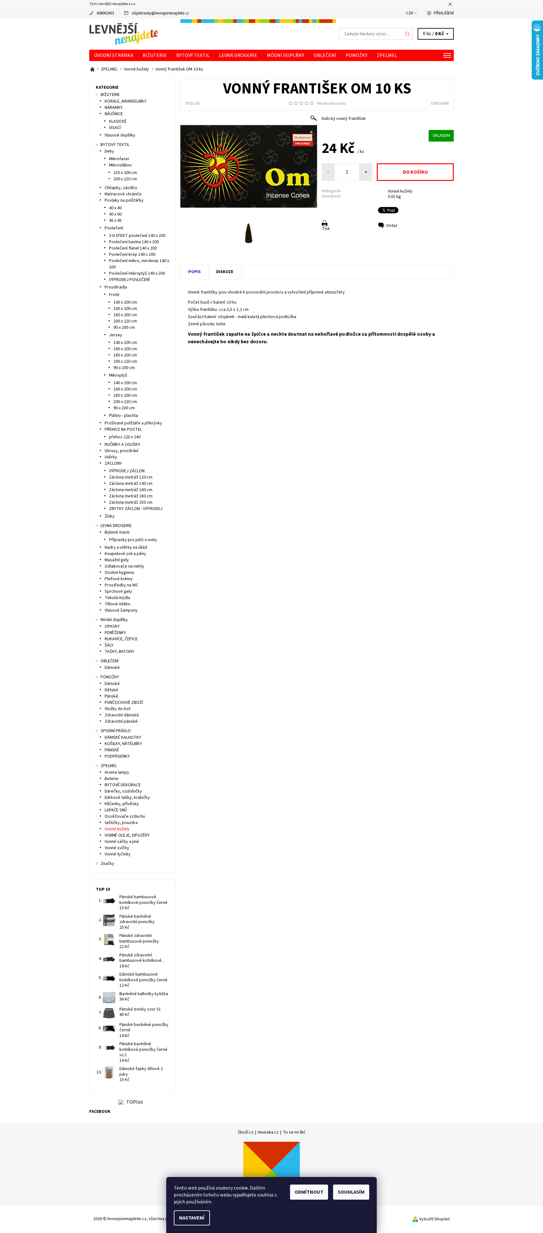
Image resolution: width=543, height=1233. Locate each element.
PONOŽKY (356, 55)
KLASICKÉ (118, 121)
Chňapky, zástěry (121, 188)
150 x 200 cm (125, 173)
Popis (194, 272)
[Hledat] (408, 34)
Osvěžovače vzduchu (125, 816)
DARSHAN (440, 103)
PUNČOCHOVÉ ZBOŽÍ (124, 702)
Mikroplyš (118, 375)
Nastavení (192, 1217)
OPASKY (112, 626)
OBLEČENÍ (325, 55)
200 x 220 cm (125, 179)
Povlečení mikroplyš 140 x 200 (137, 273)
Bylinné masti (117, 532)
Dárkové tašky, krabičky (127, 797)
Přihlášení (444, 13)
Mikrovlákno (120, 165)
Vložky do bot (117, 709)
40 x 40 (115, 208)
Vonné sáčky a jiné (122, 841)
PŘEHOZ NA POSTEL (123, 429)
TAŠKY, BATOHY (119, 651)
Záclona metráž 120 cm (130, 477)
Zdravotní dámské (122, 715)
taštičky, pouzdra (121, 823)
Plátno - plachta (123, 415)
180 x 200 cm (125, 315)
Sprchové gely (118, 591)
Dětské (111, 690)
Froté (114, 295)
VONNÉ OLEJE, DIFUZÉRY (127, 835)
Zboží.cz (246, 1132)
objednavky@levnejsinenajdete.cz (160, 13)
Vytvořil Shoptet (434, 1219)
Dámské (112, 667)
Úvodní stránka (113, 55)
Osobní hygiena (119, 572)
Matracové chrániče (123, 194)
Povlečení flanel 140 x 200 (133, 248)
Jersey (115, 335)
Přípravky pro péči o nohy (133, 540)
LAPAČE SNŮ (116, 810)
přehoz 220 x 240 (124, 437)
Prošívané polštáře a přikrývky (133, 423)
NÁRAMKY (114, 107)
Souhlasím (351, 1192)
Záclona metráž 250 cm (130, 502)
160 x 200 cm (125, 308)
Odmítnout (309, 1192)
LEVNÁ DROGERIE (238, 55)
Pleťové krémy (119, 579)
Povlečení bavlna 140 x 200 (134, 242)
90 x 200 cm (124, 327)
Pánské (111, 696)
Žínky (110, 516)
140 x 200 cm (125, 302)
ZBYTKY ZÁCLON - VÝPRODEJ (135, 509)
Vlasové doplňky (120, 135)
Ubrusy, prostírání (121, 451)
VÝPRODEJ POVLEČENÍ (129, 280)
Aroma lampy (117, 772)
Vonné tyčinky (118, 854)
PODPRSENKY (117, 756)
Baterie (111, 779)
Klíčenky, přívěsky (122, 804)
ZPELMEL (387, 55)
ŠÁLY (109, 645)
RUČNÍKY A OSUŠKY (122, 444)
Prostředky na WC (121, 585)
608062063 (105, 13)
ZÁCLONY (113, 463)
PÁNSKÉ (112, 750)
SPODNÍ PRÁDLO (116, 731)
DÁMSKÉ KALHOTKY (123, 737)
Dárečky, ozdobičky (123, 791)
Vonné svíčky (117, 848)
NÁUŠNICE (114, 114)
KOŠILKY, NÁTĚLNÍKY (123, 744)
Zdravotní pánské (121, 721)
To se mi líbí (294, 1132)
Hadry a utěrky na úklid (126, 547)
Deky (109, 151)
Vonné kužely (400, 191)
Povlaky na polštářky (124, 200)
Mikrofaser (119, 159)
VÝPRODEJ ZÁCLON (127, 471)
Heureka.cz (268, 1132)
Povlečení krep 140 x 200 (132, 254)
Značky (107, 863)
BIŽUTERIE (155, 55)
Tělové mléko (117, 604)
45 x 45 (115, 220)
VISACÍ (115, 128)
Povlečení (114, 228)
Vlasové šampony (121, 610)
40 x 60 (115, 214)
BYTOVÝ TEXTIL (193, 55)
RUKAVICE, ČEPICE (121, 639)
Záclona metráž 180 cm (130, 496)
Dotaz (392, 225)
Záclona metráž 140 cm (130, 483)
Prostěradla (116, 287)
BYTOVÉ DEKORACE (123, 785)
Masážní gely (117, 560)
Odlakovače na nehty (124, 566)
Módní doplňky (285, 55)
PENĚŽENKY (115, 633)
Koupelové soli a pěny (125, 554)
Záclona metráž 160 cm (130, 490)
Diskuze (224, 272)
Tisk (326, 229)
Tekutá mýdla (117, 598)
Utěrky (111, 457)
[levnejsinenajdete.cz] (123, 33)
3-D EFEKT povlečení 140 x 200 (137, 236)
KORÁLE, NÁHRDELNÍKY (125, 101)
